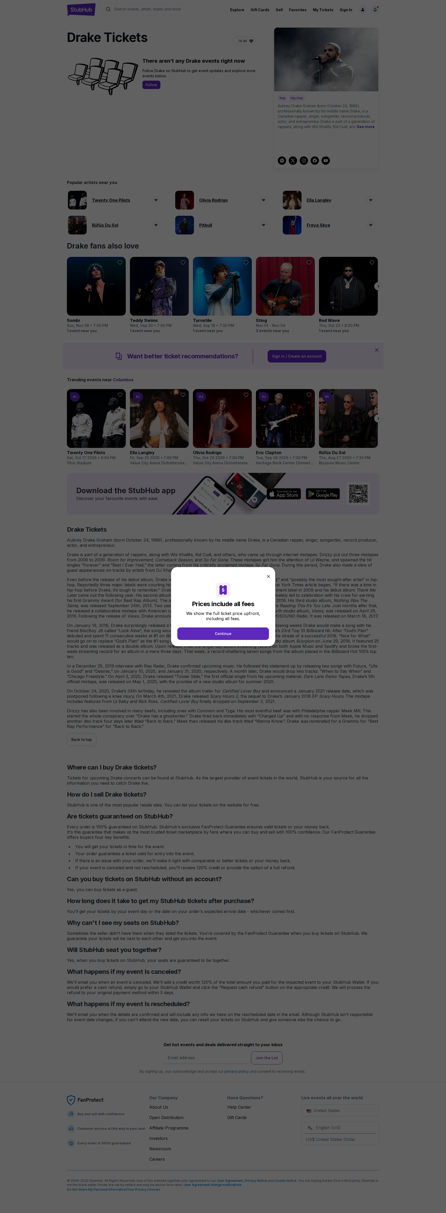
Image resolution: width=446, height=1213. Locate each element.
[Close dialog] (268, 576)
